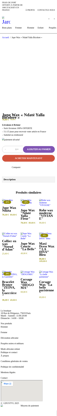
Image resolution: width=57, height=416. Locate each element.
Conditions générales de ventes (14, 361)
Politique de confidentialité (12, 367)
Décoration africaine (9, 338)
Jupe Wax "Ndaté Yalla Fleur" (28, 214)
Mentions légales (8, 372)
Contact (4, 378)
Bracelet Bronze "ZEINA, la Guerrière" (9, 289)
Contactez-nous (46, 10)
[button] (14, 207)
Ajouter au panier (39, 149)
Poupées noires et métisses (12, 343)
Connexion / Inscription (41, 20)
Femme (4, 332)
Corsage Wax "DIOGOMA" (27, 284)
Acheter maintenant (28, 158)
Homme (4, 327)
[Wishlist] (4, 167)
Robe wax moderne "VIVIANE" (46, 214)
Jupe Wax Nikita (9, 209)
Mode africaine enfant (10, 349)
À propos (30, 10)
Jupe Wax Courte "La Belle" (28, 246)
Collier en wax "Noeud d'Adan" (9, 245)
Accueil (5, 37)
